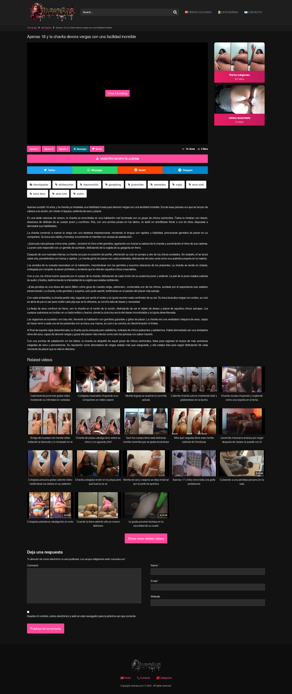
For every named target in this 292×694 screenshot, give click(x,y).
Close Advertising (117, 93)
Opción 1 (34, 148)
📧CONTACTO (253, 12)
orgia (178, 184)
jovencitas (137, 184)
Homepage (32, 27)
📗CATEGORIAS (227, 12)
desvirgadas (46, 27)
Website (155, 596)
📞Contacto (143, 678)
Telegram (187, 170)
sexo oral (61, 194)
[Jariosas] (52, 12)
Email (155, 581)
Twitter (51, 170)
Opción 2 (48, 148)
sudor (80, 194)
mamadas (159, 184)
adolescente (65, 184)
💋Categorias (164, 678)
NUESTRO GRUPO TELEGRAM (120, 159)
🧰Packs (125, 678)
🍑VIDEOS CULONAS (198, 12)
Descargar (82, 148)
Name (155, 565)
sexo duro (39, 194)
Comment (32, 565)
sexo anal (197, 184)
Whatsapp (96, 170)
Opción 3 (63, 148)
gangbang (114, 184)
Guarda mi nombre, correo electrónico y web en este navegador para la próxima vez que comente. (81, 616)
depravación (91, 184)
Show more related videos (146, 538)
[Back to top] (282, 683)
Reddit (142, 170)
